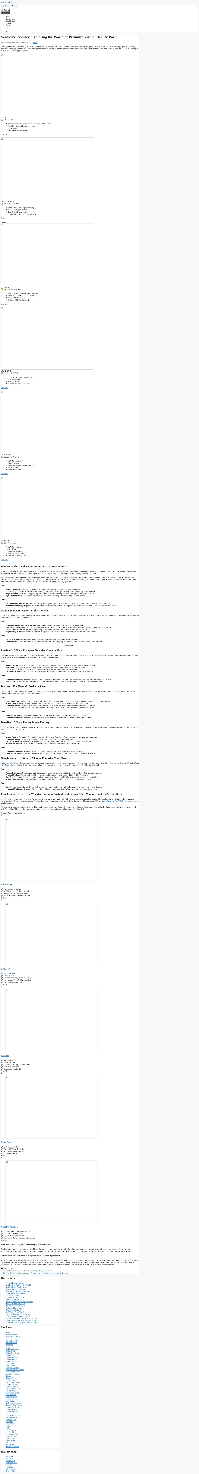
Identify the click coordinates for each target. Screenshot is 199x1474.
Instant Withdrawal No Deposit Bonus (19, 1302)
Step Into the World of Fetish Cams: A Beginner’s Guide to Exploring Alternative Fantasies (36, 1273)
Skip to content (6, 2)
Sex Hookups (10, 1424)
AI (6, 31)
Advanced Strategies (13, 1336)
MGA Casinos (11, 1395)
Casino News (10, 1355)
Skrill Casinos (11, 1430)
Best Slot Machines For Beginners (18, 1291)
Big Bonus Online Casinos (15, 1306)
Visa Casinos (10, 1440)
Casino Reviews (11, 1359)
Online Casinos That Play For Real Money (21, 1320)
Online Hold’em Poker (14, 1308)
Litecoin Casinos (12, 1386)
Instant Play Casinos (13, 1382)
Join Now (4, 474)
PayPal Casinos (11, 1409)
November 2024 (11, 1469)
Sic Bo (8, 1428)
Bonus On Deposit (12, 1300)
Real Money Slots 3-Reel (15, 1312)
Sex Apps (9, 1422)
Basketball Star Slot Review (16, 1287)
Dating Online (11, 1366)
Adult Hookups (11, 1334)
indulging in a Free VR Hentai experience (119, 801)
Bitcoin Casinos (11, 1343)
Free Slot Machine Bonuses (16, 1297)
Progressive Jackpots (13, 1415)
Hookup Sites (10, 19)
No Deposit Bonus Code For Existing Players (22, 1322)
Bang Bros (6, 1142)
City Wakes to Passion (9, 6)
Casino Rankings (12, 1357)
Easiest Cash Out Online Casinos (18, 1316)
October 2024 (11, 1471)
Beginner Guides (12, 1341)
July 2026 (9, 1456)
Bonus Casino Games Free (15, 1304)
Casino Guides (11, 1351)
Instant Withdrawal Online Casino (18, 1314)
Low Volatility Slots (13, 1388)
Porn (7, 27)
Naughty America (9, 1227)
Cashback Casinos (12, 1349)
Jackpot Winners (12, 1384)
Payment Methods (12, 1407)
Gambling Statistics (13, 1372)
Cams (8, 25)
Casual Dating (11, 1361)
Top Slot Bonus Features (14, 1283)
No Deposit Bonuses (13, 1403)
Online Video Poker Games (16, 1293)
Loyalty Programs (12, 1391)
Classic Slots (10, 1363)
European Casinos (12, 1368)
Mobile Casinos (11, 1397)
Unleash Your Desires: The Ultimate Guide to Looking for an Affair (27, 1271)
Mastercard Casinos (13, 1393)
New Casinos (10, 1401)
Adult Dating (10, 21)
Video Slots (10, 1438)
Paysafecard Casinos (13, 1411)
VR (7, 29)
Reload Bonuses (11, 1418)
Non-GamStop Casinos (14, 1405)
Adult (8, 1332)
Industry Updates (12, 1380)
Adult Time (6, 884)
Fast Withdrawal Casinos (15, 1370)
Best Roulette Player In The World (18, 1285)
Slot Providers (11, 1432)
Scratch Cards (11, 1420)
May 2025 (9, 1467)
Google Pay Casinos (13, 1374)
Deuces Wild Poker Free (14, 1310)
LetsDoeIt (5, 969)
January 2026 (10, 1461)
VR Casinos (10, 1445)
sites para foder (35, 579)
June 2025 (9, 1465)
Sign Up (4, 218)
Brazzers (5, 1055)
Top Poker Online (12, 1295)
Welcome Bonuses (12, 1447)
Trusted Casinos (11, 1436)
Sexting (8, 23)
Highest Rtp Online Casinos (16, 1289)
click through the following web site (14, 765)
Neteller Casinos (12, 1399)
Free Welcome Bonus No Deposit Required (21, 1318)
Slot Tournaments (12, 1434)
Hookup (9, 1376)
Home (8, 17)
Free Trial (4, 134)
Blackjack (9, 1345)
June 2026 (9, 1459)
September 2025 (11, 1463)
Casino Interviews (12, 1353)
